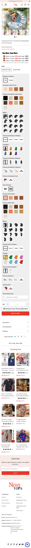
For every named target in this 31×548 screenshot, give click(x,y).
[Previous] (2, 21)
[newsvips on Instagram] (11, 544)
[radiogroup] (15, 80)
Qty (4, 304)
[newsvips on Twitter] (20, 544)
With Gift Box (6, 69)
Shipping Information (21, 500)
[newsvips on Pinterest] (14, 544)
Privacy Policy (5, 500)
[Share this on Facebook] (18, 336)
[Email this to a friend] (25, 336)
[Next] (28, 21)
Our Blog (4, 506)
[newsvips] (15, 5)
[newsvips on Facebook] (8, 544)
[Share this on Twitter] (15, 336)
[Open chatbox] (27, 544)
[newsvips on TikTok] (17, 544)
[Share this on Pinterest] (21, 336)
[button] (15, 76)
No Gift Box (16, 69)
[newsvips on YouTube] (22, 544)
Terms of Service (6, 503)
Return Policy (19, 503)
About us (4, 497)
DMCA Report (19, 510)
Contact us (19, 497)
